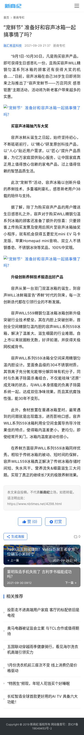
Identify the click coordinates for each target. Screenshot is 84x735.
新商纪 (34, 724)
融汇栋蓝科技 (13, 45)
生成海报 (17, 536)
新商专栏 (59, 45)
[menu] (77, 6)
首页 (6, 17)
